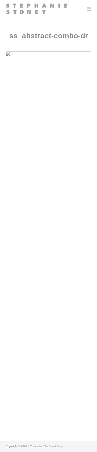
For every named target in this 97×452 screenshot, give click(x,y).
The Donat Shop (53, 446)
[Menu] (89, 9)
